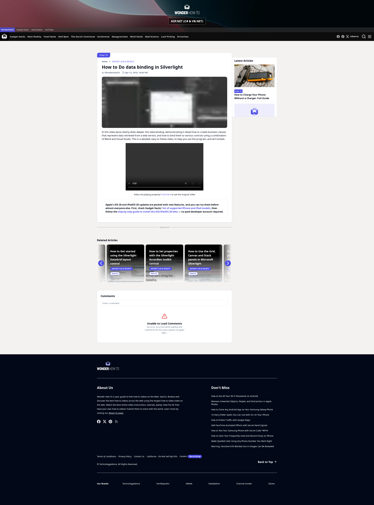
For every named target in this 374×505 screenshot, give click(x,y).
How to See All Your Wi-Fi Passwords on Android (234, 396)
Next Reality (37, 30)
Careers (190, 456)
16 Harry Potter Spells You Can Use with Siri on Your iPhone (240, 414)
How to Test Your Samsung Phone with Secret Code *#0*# (239, 430)
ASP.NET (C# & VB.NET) (187, 21)
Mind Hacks (136, 36)
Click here (166, 194)
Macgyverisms (120, 36)
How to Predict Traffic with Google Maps (230, 420)
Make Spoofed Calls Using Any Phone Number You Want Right (241, 441)
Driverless (182, 36)
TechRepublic (162, 483)
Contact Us (139, 456)
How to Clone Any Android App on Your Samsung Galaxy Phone (242, 409)
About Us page (116, 413)
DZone (271, 483)
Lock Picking (168, 36)
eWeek (189, 483)
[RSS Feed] (116, 421)
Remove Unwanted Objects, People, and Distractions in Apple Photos (241, 403)
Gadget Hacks (23, 30)
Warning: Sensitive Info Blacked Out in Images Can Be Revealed (242, 446)
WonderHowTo (7, 30)
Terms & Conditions (106, 456)
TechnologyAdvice (131, 483)
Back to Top (265, 462)
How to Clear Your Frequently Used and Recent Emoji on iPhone (242, 435)
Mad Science (152, 36)
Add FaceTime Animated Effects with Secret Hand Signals (239, 425)
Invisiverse (103, 36)
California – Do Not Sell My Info (162, 456)
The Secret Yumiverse (83, 36)
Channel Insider (244, 483)
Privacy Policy (124, 456)
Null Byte (49, 30)
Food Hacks (50, 36)
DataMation (214, 483)
